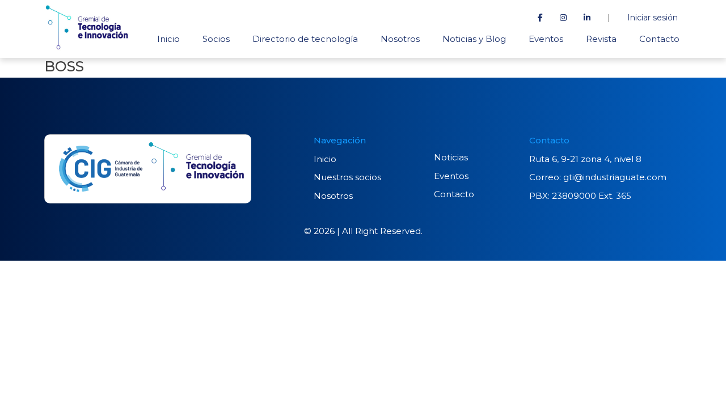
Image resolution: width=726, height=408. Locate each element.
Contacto (659, 38)
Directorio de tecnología (305, 38)
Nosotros (400, 38)
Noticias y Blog (474, 38)
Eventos (546, 38)
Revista (601, 38)
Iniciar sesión (652, 17)
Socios (216, 38)
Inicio (168, 38)
